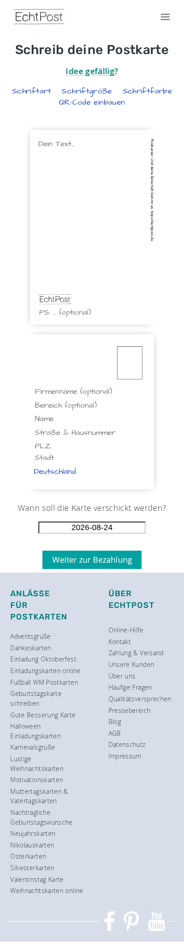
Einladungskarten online (45, 670)
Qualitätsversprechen (140, 699)
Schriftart (31, 91)
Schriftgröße (87, 91)
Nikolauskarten (32, 845)
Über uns (122, 676)
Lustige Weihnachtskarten (36, 763)
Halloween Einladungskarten (35, 731)
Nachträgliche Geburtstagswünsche (41, 817)
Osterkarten (28, 856)
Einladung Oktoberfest (43, 659)
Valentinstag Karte (36, 879)
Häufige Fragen (130, 687)
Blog (115, 721)
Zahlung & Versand (136, 653)
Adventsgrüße (30, 636)
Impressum (125, 756)
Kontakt (120, 641)
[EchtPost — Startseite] (39, 17)
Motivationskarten (36, 779)
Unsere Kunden (132, 664)
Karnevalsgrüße (32, 747)
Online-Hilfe (126, 630)
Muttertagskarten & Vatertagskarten (39, 796)
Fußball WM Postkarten (44, 682)
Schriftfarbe (147, 91)
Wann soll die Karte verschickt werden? (92, 507)
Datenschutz (127, 744)
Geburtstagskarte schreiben (36, 698)
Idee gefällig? (92, 71)
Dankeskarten (30, 648)
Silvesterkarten (32, 868)
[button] (31, 91)
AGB (115, 733)
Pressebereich (130, 710)
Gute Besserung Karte (42, 715)
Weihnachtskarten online (46, 890)
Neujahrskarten (32, 833)
